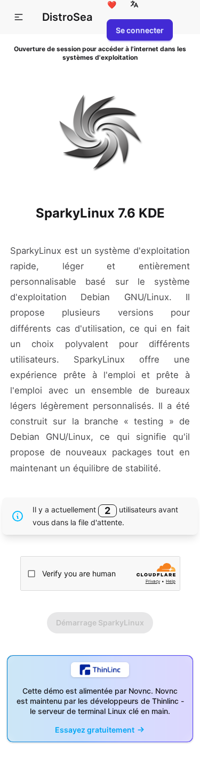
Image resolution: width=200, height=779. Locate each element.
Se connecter (140, 30)
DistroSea (67, 17)
